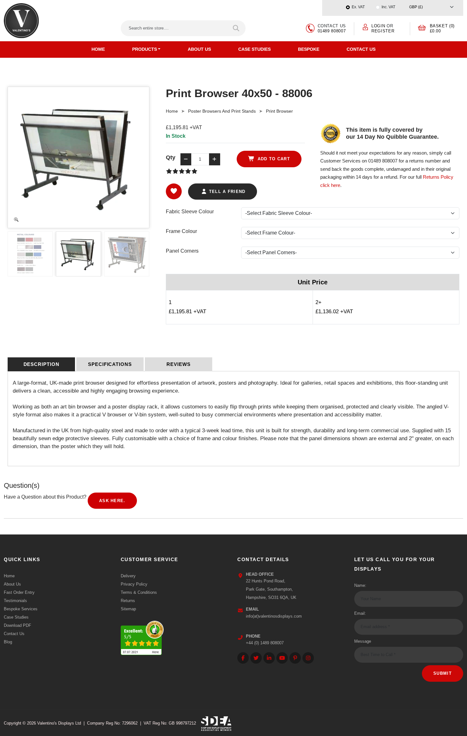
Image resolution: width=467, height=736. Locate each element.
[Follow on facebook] (243, 658)
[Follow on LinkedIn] (269, 658)
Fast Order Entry (19, 592)
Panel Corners (182, 251)
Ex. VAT (358, 7)
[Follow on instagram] (308, 658)
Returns (128, 600)
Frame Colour (181, 231)
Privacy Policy (134, 584)
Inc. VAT (388, 7)
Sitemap (128, 609)
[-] (185, 159)
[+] (214, 159)
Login (378, 25)
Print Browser (279, 111)
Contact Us (361, 49)
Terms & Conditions (139, 592)
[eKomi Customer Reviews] (142, 636)
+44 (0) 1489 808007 (265, 642)
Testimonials (15, 600)
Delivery (128, 576)
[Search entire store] (236, 28)
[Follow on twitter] (256, 658)
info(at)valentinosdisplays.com (274, 616)
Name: (360, 585)
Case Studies (254, 49)
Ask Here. (112, 500)
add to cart (273, 158)
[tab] (41, 364)
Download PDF (17, 625)
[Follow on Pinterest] (295, 658)
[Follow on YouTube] (282, 658)
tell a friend (226, 191)
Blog (8, 642)
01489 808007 (332, 31)
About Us (199, 49)
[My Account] (365, 26)
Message (362, 641)
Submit (442, 673)
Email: (360, 613)
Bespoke (308, 49)
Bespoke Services (20, 609)
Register (382, 31)
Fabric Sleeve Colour (190, 211)
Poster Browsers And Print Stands (222, 111)
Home (98, 49)
